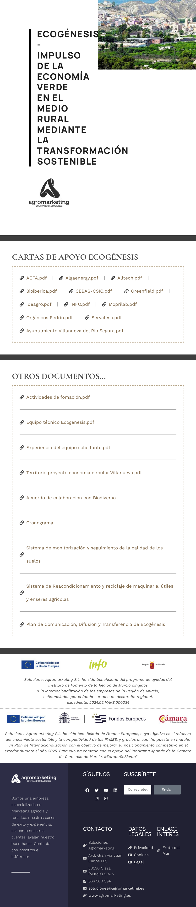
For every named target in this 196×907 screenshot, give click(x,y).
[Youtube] (106, 790)
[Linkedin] (115, 790)
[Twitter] (97, 790)
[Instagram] (97, 798)
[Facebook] (87, 790)
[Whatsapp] (106, 798)
